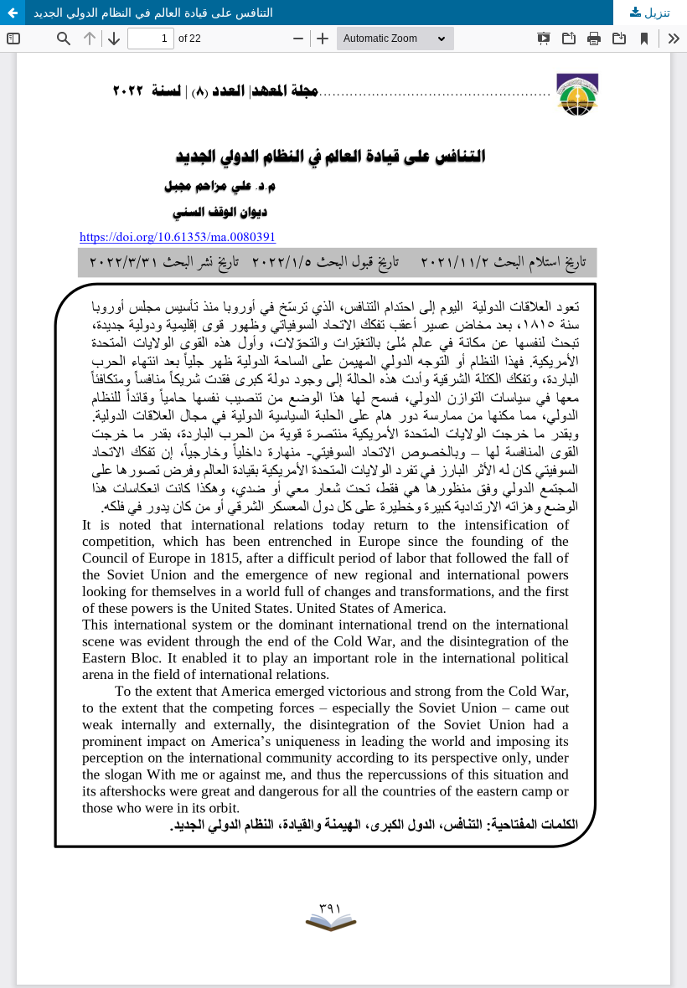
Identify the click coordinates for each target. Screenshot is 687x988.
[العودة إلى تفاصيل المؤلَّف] (12, 12)
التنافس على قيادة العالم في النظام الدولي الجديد (153, 12)
